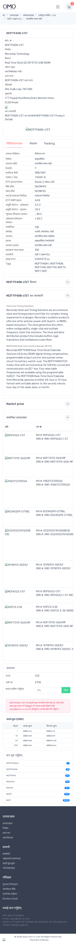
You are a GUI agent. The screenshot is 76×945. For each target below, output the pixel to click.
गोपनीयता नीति (9, 889)
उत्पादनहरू (14, 15)
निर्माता (5, 828)
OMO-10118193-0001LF (57, 568)
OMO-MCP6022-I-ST (56, 438)
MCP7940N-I (12, 763)
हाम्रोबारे (6, 853)
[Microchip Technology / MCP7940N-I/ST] (38, 129)
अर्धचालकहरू (28, 15)
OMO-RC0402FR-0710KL (58, 515)
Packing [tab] (49, 143)
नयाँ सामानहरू (9, 868)
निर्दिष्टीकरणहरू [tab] (14, 143)
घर (4, 15)
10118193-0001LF (53, 564)
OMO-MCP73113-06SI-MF (58, 461)
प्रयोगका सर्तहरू (10, 893)
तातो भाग (6, 832)
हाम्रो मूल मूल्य (9, 863)
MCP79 (9, 788)
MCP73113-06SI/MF (54, 458)
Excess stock (10, 898)
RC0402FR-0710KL (54, 511)
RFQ (66, 690)
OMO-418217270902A (57, 484)
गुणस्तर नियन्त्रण (10, 884)
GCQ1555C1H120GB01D (56, 530)
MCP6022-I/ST (52, 435)
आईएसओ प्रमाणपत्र (12, 858)
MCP (8, 800)
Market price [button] (15, 404)
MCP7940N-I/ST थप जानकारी (20, 115)
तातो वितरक (8, 837)
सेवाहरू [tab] (33, 143)
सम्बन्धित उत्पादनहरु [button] (16, 417)
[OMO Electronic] (9, 6)
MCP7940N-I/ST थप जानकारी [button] (24, 295)
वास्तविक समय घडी (34, 18)
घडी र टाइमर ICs (14, 18)
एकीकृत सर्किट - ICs (47, 15)
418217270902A (52, 481)
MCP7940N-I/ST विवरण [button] (21, 282)
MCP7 (9, 794)
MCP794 (10, 781)
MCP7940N (11, 769)
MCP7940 (11, 775)
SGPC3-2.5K (50, 606)
